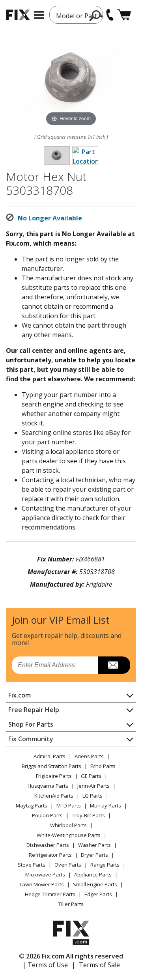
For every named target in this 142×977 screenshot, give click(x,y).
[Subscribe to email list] (114, 665)
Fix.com (19, 695)
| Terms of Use (45, 964)
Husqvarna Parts (48, 785)
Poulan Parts (47, 815)
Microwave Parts (45, 874)
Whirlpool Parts (68, 825)
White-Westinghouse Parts (69, 835)
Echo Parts (103, 766)
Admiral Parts (49, 756)
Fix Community (30, 739)
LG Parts (92, 795)
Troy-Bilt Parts (88, 815)
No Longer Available (50, 218)
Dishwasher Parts (47, 844)
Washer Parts (94, 844)
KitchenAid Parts (53, 795)
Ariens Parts (89, 756)
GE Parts (91, 775)
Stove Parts (31, 864)
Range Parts (105, 864)
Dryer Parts (94, 854)
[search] (95, 15)
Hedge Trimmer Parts (50, 894)
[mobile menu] (39, 15)
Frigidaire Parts (54, 775)
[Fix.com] (18, 14)
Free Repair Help (33, 709)
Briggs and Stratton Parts (51, 766)
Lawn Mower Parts (42, 884)
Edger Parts (98, 894)
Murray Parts (105, 805)
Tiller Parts (71, 904)
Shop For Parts (30, 724)
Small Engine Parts (95, 884)
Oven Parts (67, 864)
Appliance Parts (93, 874)
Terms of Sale (99, 964)
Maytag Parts (31, 805)
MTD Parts (68, 805)
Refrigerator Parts (50, 854)
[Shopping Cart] (124, 15)
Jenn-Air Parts (93, 785)
